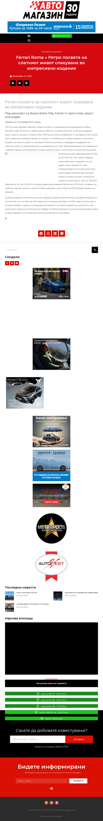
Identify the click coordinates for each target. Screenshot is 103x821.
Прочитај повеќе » (22, 595)
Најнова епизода (19, 618)
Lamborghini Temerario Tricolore (32, 604)
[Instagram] (48, 233)
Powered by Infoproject (51, 816)
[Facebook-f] (7, 263)
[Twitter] (12, 263)
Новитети (57, 52)
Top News (46, 52)
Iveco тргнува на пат (26, 592)
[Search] (95, 250)
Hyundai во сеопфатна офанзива (81, 592)
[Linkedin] (55, 233)
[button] (29, 36)
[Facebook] (41, 233)
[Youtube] (17, 263)
